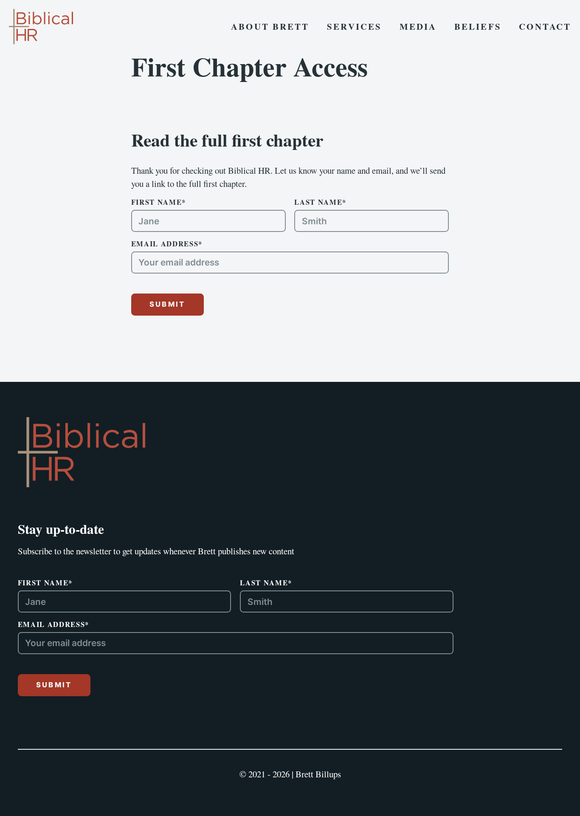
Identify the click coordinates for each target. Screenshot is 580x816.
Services (354, 26)
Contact (545, 26)
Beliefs (477, 26)
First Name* (158, 202)
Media (418, 26)
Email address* (167, 244)
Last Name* (320, 202)
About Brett (270, 26)
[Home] (81, 452)
